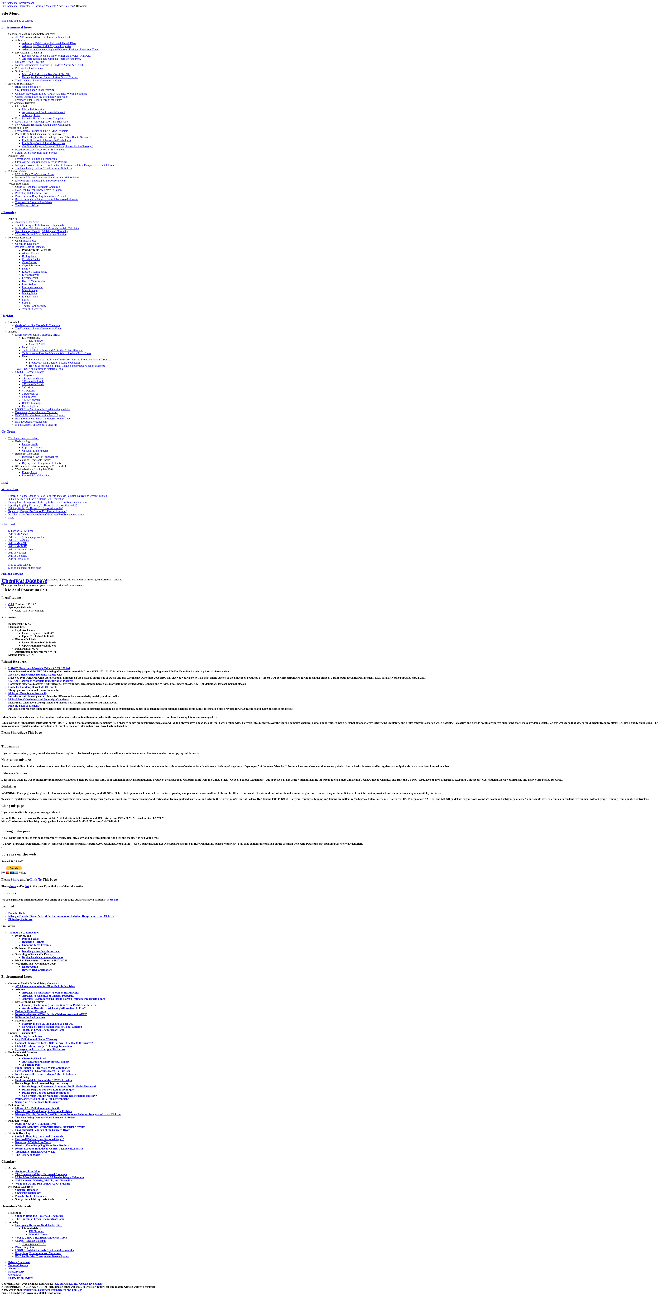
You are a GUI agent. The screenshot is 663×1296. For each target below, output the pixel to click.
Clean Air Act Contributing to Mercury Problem (41, 161)
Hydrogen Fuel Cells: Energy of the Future (38, 99)
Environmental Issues (16, 27)
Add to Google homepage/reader (26, 537)
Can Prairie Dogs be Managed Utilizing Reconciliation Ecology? (57, 146)
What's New (9, 489)
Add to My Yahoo (18, 533)
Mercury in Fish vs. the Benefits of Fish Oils (46, 74)
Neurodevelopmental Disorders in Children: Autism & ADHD (49, 64)
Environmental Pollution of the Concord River (40, 180)
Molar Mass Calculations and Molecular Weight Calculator (47, 228)
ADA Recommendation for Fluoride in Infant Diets (43, 37)
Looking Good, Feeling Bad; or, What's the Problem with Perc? (56, 55)
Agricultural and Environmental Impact (43, 112)
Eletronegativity (30, 274)
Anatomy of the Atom (27, 222)
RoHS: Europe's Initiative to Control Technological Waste (46, 199)
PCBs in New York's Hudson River (34, 174)
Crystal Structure (31, 265)
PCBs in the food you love (29, 68)
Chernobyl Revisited (33, 109)
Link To (36, 879)
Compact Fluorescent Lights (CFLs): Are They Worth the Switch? (51, 93)
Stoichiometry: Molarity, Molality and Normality (41, 231)
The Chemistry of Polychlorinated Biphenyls (39, 225)
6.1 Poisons (28, 390)
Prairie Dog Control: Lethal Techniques (43, 143)
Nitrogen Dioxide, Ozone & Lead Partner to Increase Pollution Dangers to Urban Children (64, 165)
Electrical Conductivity (34, 271)
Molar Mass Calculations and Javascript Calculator (38, 699)
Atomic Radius (30, 253)
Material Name (37, 344)
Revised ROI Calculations (36, 475)
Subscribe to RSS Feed (20, 530)
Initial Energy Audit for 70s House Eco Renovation (36, 498)
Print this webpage (12, 573)
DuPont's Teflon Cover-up (29, 61)
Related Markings (31, 403)
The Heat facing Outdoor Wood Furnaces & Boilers (43, 168)
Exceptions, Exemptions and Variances (36, 412)
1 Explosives (29, 375)
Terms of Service (18, 1265)
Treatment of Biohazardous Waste (33, 202)
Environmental (9, 5)
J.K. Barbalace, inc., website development (79, 1283)
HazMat (7, 315)
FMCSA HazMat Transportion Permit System (40, 415)
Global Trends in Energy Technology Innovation (41, 96)
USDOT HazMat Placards (29, 371)
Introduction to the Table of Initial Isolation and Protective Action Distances (70, 359)
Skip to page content (19, 564)
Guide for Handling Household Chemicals (32, 687)
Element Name (30, 296)
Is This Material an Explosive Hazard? (36, 424)
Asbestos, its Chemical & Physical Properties (46, 46)
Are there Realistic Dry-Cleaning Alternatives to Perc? (51, 58)
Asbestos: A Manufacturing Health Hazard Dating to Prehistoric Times (60, 49)
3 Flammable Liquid (33, 381)
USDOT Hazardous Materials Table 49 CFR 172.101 (39, 668)
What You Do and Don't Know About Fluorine (40, 234)
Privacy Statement (19, 1262)
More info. (113, 899)
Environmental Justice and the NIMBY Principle (41, 130)
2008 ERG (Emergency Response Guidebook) (35, 674)
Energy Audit (29, 472)
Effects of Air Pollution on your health (36, 158)
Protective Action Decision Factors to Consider (54, 362)
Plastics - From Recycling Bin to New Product (40, 196)
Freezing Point (30, 277)
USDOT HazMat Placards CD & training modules (42, 409)
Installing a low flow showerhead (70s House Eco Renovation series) (46, 514)
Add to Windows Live (20, 549)
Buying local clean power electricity (41, 463)
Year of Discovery (32, 308)
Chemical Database (25, 240)
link (27, 886)
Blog (4, 482)
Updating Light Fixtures (35, 450)
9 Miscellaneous (31, 399)
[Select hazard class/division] (34, 1243)
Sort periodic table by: (28, 1199)
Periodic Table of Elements (30, 246)
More (11, 517)
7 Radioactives (30, 393)
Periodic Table (16, 913)
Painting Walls (30, 444)
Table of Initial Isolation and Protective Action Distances (52, 350)
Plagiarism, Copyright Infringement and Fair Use (53, 1289)
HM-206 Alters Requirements (31, 421)
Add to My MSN (17, 546)
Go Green (8, 431)
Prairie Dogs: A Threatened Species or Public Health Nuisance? (56, 137)
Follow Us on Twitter (20, 1277)
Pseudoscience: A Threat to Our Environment (40, 149)
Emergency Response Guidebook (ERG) (37, 334)
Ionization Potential (32, 287)
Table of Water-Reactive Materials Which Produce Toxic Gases (56, 353)
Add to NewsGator (18, 540)
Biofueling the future (20, 919)
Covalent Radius (31, 259)
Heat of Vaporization (33, 281)
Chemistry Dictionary (27, 243)
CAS (11, 604)
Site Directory (16, 1271)
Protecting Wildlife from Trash (31, 193)
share (12, 886)
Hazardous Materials (44, 5)
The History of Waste (27, 205)
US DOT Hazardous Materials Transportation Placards (40, 680)
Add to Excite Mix (18, 558)
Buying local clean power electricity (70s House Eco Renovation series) (47, 502)
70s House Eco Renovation (23, 438)
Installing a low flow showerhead (40, 456)
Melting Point (29, 293)
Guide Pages (29, 347)
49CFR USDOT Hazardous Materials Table (39, 368)
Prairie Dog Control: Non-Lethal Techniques (46, 140)
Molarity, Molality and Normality (27, 693)
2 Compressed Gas (32, 378)
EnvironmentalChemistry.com (17, 2)
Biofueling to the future (28, 86)
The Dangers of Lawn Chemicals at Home (38, 80)
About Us (14, 1268)
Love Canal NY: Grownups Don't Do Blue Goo (41, 121)
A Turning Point (31, 115)
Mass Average (29, 290)
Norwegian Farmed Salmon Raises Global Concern (50, 77)
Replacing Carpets (32, 447)
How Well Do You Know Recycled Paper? (38, 189)
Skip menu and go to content (17, 20)
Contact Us (14, 1274)
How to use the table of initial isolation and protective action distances (67, 365)
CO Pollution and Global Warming (34, 89)
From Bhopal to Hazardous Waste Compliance (40, 118)
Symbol (26, 302)
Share (15, 879)
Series (25, 299)
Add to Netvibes (17, 552)
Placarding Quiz (31, 406)
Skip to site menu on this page (24, 567)
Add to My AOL (17, 543)
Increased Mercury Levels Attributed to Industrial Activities (47, 177)
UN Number (36, 340)
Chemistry (24, 5)
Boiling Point (29, 256)
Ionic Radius (29, 284)
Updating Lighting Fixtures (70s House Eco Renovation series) (42, 505)
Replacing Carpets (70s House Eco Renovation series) (37, 511)
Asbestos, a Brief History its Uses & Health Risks (49, 43)
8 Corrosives (29, 396)
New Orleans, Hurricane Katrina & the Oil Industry (43, 124)
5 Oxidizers (28, 387)
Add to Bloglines (17, 555)
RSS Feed (8, 524)
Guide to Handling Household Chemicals (37, 186)
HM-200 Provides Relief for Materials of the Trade (42, 418)
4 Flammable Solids (33, 384)
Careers (68, 5)
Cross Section (29, 262)
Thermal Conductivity (34, 305)
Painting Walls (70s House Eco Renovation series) (35, 508)
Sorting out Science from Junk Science (36, 152)
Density (26, 268)
